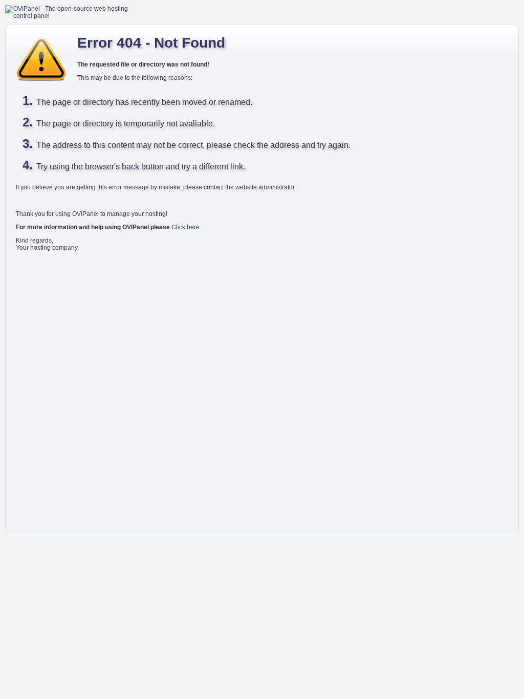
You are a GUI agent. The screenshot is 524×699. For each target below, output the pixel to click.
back (130, 166)
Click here (185, 227)
